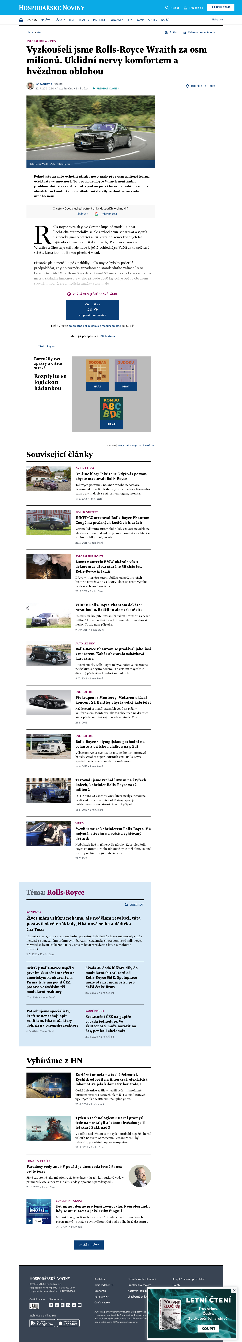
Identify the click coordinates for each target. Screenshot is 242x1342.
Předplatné (221, 7)
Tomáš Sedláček (38, 1161)
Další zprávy (89, 1244)
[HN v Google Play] (42, 1323)
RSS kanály (178, 1296)
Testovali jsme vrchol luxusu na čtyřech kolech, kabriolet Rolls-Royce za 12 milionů (110, 785)
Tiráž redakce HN (104, 1285)
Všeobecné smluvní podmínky (145, 1296)
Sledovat (82, 214)
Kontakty (100, 1279)
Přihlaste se (107, 336)
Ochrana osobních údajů (142, 1279)
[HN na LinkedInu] (68, 1305)
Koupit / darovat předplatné (188, 1279)
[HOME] (21, 20)
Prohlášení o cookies (139, 1285)
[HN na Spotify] (74, 1305)
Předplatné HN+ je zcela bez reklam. (136, 445)
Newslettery (179, 1291)
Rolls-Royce (64, 164)
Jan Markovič (44, 83)
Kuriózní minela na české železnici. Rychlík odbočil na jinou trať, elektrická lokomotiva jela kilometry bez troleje (111, 1079)
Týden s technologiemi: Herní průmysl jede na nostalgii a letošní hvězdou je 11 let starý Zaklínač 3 (110, 1123)
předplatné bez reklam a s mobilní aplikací (95, 325)
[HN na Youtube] (79, 1305)
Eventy (176, 1285)
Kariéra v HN (102, 1296)
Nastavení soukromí (139, 1291)
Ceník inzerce (102, 1302)
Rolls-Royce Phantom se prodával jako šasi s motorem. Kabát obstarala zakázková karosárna (113, 654)
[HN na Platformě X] (51, 1305)
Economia (100, 1291)
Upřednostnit (109, 214)
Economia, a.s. (53, 1284)
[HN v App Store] (68, 1323)
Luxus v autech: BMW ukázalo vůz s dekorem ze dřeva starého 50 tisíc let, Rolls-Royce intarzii (108, 566)
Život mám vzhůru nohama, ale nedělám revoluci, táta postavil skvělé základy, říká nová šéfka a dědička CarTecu (83, 924)
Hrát (97, 386)
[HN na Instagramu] (62, 1305)
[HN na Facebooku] (57, 1305)
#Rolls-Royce (46, 346)
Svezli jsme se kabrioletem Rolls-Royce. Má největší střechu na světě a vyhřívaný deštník (113, 833)
